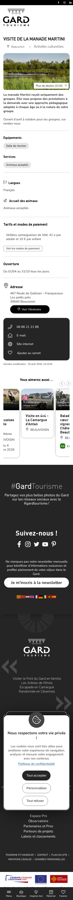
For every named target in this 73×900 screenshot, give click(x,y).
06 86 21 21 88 (28, 327)
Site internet (25, 344)
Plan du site (59, 855)
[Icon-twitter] (36, 544)
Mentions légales (20, 859)
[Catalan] (19, 596)
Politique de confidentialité (36, 764)
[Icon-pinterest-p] (54, 544)
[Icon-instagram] (28, 544)
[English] (32, 596)
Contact (42, 855)
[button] (62, 383)
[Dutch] (27, 596)
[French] (36, 596)
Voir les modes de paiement (23, 248)
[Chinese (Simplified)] (23, 596)
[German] (41, 596)
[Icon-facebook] (19, 544)
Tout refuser (35, 801)
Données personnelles (50, 859)
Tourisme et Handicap (20, 855)
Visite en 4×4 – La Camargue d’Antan (37, 419)
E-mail (21, 335)
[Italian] (45, 596)
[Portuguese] (50, 596)
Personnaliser (36, 788)
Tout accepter (36, 775)
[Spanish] (54, 596)
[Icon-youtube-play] (45, 544)
